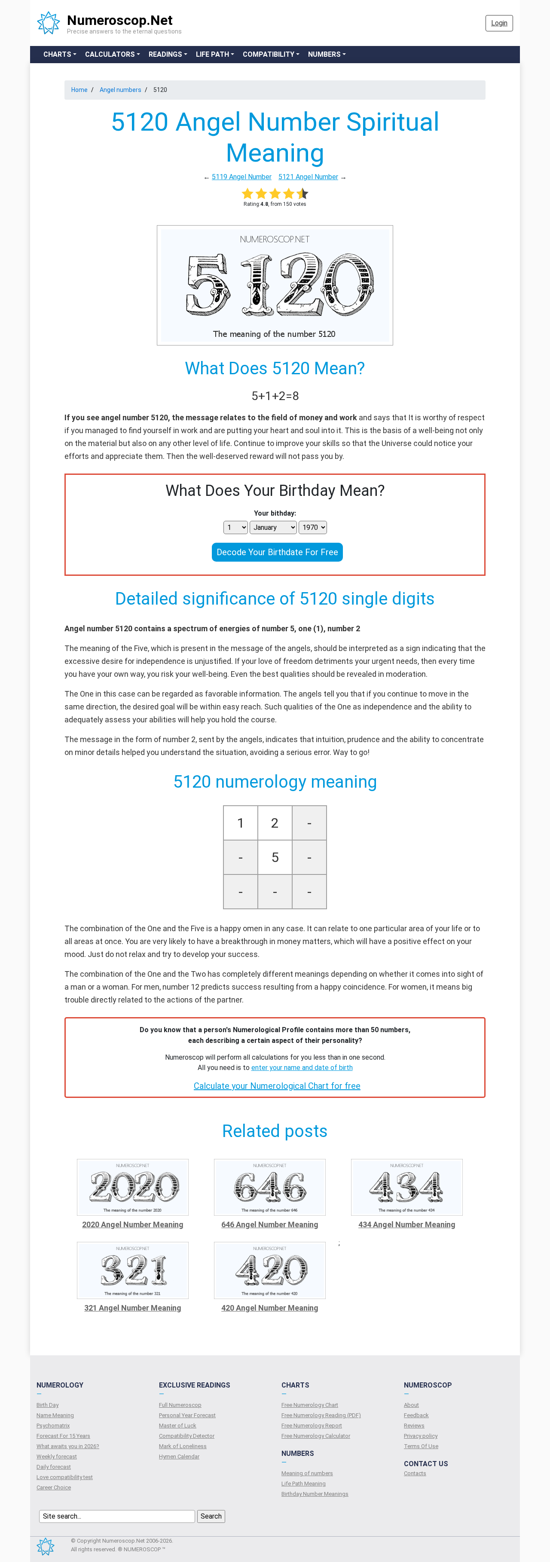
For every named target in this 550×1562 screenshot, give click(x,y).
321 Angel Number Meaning (132, 1307)
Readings (165, 54)
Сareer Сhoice (54, 1487)
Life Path (212, 54)
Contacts (415, 1473)
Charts (57, 54)
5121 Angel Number (308, 177)
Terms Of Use (421, 1446)
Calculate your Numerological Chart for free (277, 1086)
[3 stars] (275, 193)
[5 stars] (302, 193)
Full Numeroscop (180, 1405)
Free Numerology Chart (309, 1405)
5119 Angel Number (242, 177)
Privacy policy (420, 1436)
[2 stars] (261, 193)
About (411, 1405)
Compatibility (268, 54)
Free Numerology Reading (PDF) (321, 1415)
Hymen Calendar (179, 1456)
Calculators (110, 54)
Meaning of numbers (307, 1473)
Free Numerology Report (311, 1425)
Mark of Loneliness (183, 1446)
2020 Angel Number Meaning (132, 1224)
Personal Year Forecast (187, 1415)
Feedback (416, 1415)
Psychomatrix (53, 1425)
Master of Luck (177, 1425)
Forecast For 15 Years (63, 1436)
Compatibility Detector (186, 1436)
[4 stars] (289, 193)
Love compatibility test (65, 1477)
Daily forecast (54, 1467)
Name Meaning (55, 1415)
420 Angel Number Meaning (269, 1307)
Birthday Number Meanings (314, 1494)
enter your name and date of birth (302, 1068)
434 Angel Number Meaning (406, 1224)
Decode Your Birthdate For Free (277, 552)
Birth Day (47, 1405)
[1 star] (247, 193)
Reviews (414, 1425)
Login (499, 23)
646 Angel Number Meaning (269, 1224)
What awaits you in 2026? (68, 1446)
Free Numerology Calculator (315, 1436)
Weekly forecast (57, 1456)
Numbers (324, 54)
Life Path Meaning (303, 1483)
